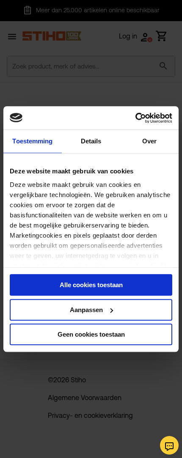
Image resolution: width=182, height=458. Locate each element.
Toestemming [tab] (32, 141)
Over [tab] (149, 141)
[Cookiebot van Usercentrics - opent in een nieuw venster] (135, 117)
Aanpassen (86, 309)
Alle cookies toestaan (91, 284)
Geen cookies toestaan (91, 334)
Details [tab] (91, 141)
